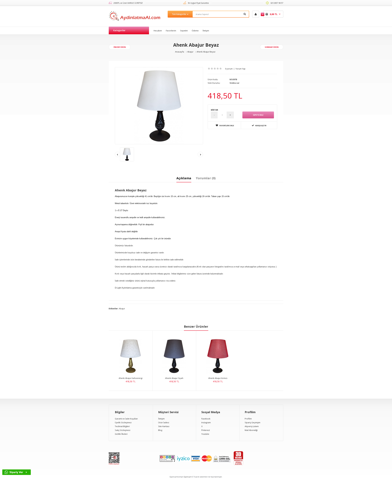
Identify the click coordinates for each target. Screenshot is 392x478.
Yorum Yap (240, 68)
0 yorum (229, 68)
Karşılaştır (260, 125)
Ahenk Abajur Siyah (174, 378)
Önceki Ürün (119, 47)
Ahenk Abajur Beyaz (206, 51)
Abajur (190, 51)
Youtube (205, 434)
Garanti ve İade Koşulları (126, 418)
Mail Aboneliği (251, 430)
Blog (160, 430)
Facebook (205, 418)
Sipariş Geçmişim (252, 422)
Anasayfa (179, 51)
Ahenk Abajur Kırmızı (217, 378)
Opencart (187, 477)
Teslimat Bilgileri (122, 426)
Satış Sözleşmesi (122, 430)
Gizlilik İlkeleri (121, 434)
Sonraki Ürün (272, 47)
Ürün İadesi (163, 422)
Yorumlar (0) (206, 178)
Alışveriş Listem (252, 426)
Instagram (206, 422)
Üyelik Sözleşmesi (123, 422)
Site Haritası (163, 426)
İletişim (161, 418)
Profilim (248, 418)
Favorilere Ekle (226, 125)
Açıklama (183, 178)
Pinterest (205, 430)
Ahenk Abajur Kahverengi (130, 378)
